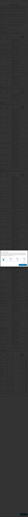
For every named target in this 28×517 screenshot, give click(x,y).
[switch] (11, 260)
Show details (24, 262)
